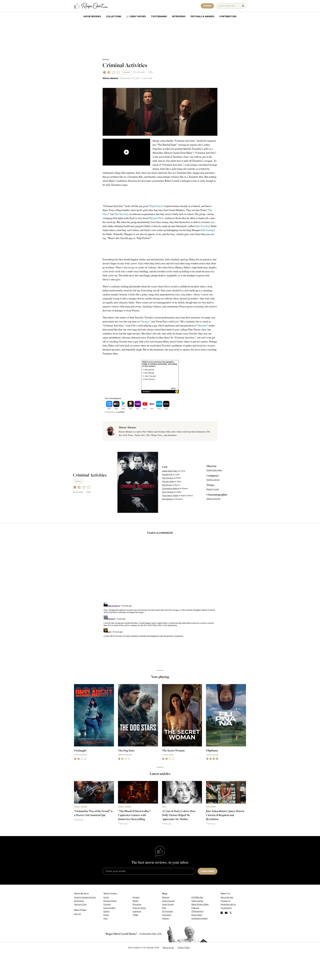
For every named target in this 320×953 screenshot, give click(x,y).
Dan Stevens (121, 214)
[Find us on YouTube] (226, 913)
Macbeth (202, 325)
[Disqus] (160, 632)
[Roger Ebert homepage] (91, 6)
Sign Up (77, 914)
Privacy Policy (184, 947)
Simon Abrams (110, 78)
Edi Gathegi (208, 230)
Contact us (225, 901)
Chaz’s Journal (168, 901)
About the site (227, 897)
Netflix (135, 901)
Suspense (137, 911)
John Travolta (202, 226)
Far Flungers (167, 911)
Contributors (227, 16)
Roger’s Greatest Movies (85, 897)
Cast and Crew (80, 904)
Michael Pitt (155, 218)
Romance (137, 904)
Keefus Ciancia (212, 480)
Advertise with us (228, 904)
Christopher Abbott (170, 488)
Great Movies (138, 16)
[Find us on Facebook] (222, 913)
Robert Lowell (212, 489)
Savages (145, 321)
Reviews (106, 59)
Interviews (179, 16)
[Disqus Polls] (160, 570)
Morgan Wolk (168, 481)
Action (106, 897)
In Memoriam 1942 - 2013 (151, 934)
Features (195, 908)
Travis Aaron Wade (170, 495)
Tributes (165, 918)
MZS (164, 908)
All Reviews (79, 901)
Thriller (135, 915)
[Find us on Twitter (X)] (231, 913)
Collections (113, 16)
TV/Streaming (159, 16)
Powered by (110, 412)
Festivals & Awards (202, 16)
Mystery (136, 897)
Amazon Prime (110, 901)
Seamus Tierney (213, 499)
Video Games (197, 901)
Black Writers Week (200, 904)
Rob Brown (167, 485)
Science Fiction (139, 908)
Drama (127, 72)
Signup (207, 6)
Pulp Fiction (156, 206)
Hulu (105, 918)
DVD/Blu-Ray (197, 897)
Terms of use (168, 947)
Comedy (107, 904)
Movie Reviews (92, 16)
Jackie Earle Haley (170, 471)
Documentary (109, 908)
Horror (106, 915)
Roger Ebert (196, 915)
